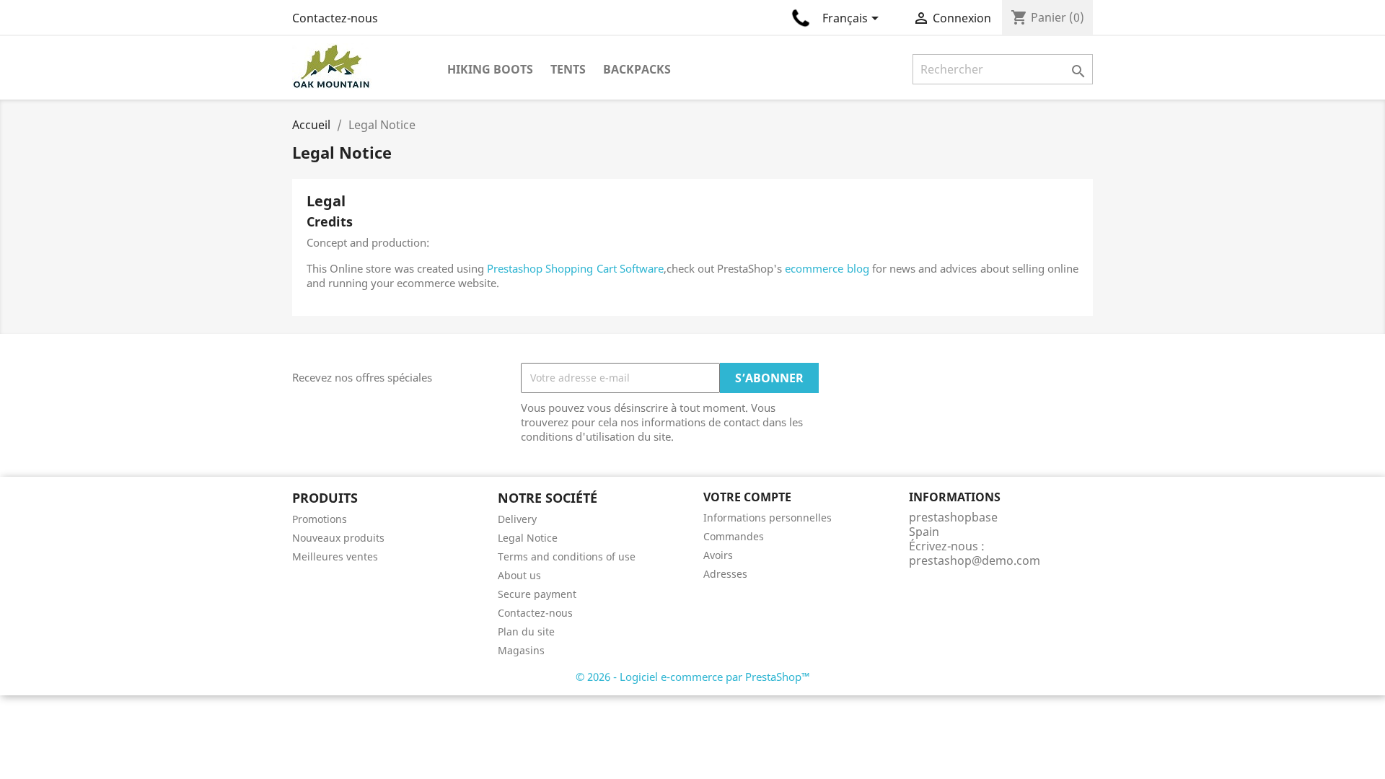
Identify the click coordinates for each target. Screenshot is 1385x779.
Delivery (517, 519)
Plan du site (526, 631)
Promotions (319, 519)
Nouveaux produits (338, 538)
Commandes (733, 536)
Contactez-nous (335, 18)
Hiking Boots (490, 69)
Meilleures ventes (335, 556)
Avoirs (718, 555)
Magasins (521, 650)
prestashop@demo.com (974, 560)
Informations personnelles (767, 517)
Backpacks (637, 69)
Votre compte (747, 497)
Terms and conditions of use (567, 556)
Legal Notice (528, 538)
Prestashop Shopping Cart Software (575, 268)
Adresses (725, 574)
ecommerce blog (827, 268)
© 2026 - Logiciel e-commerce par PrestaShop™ (693, 676)
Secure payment (537, 594)
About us (519, 575)
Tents (568, 69)
